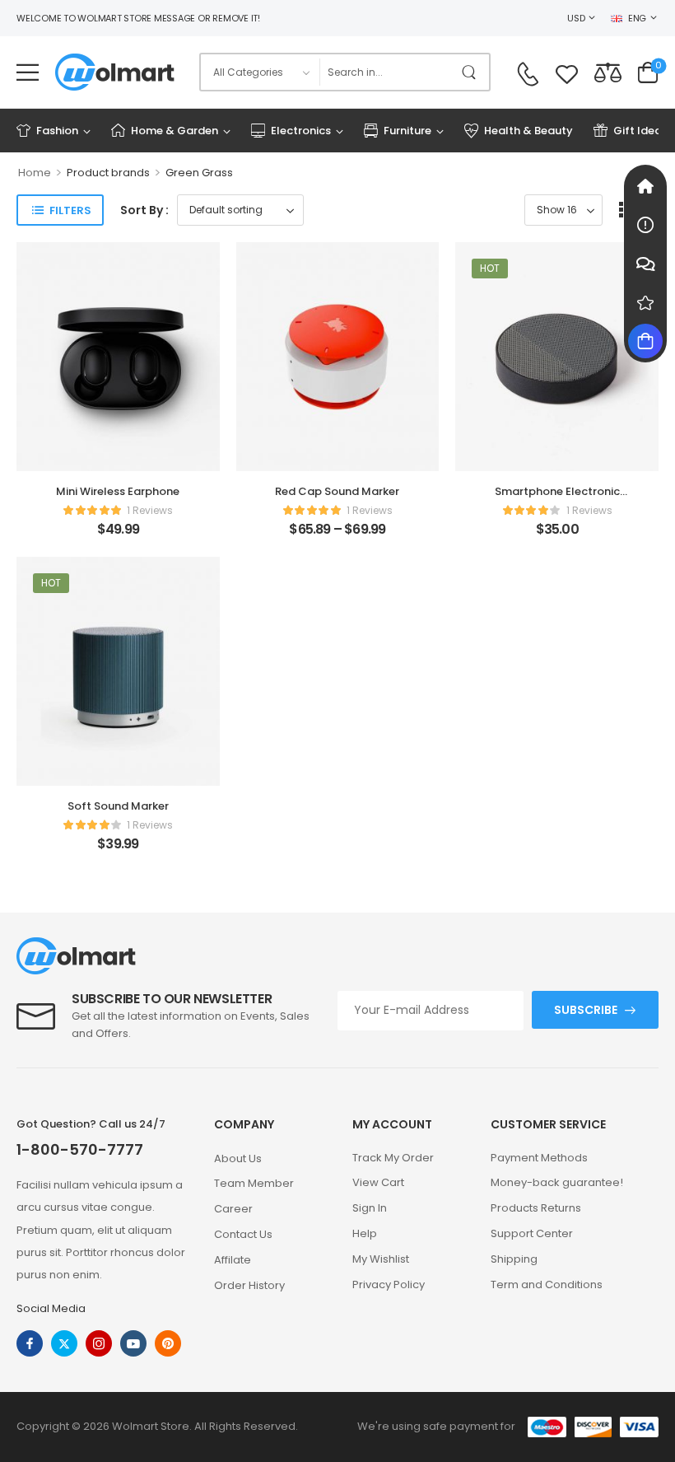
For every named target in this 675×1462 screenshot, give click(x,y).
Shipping (514, 1259)
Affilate (232, 1260)
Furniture (407, 130)
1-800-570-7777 (79, 1149)
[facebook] (29, 1343)
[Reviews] (645, 302)
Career (233, 1209)
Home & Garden (174, 130)
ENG (637, 18)
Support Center (532, 1233)
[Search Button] (472, 72)
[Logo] (115, 72)
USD (575, 18)
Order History (249, 1285)
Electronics (301, 130)
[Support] (645, 263)
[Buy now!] (645, 341)
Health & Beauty (528, 130)
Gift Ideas (640, 130)
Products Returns (536, 1208)
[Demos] (645, 186)
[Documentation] (645, 225)
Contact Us (243, 1234)
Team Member (254, 1183)
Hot (490, 268)
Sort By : (144, 210)
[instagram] (99, 1343)
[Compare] (607, 72)
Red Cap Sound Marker (337, 491)
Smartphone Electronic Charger (557, 498)
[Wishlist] (567, 72)
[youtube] (133, 1343)
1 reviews (150, 510)
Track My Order (393, 1157)
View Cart (378, 1182)
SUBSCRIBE (585, 1010)
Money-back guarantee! (557, 1182)
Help (364, 1233)
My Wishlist (380, 1259)
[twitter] (64, 1343)
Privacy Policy (388, 1284)
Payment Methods (539, 1157)
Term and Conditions (547, 1284)
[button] (27, 72)
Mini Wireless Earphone (117, 491)
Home (34, 172)
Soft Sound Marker (118, 806)
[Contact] (527, 74)
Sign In (369, 1208)
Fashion (57, 130)
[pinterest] (168, 1343)
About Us (238, 1158)
